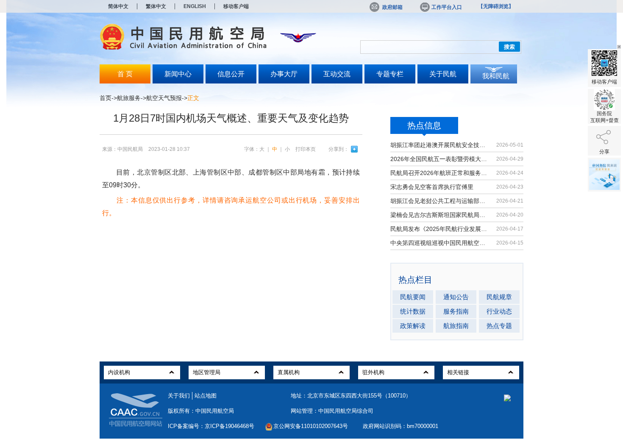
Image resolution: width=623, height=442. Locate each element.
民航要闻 (413, 296)
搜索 (509, 47)
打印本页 (305, 149)
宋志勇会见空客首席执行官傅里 (431, 186)
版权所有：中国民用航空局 (201, 411)
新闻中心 (178, 74)
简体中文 (118, 6)
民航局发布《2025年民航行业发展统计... (439, 228)
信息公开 (231, 74)
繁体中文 (156, 6)
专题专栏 (389, 74)
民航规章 (499, 296)
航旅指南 (456, 325)
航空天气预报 (164, 98)
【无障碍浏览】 (496, 6)
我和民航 (495, 76)
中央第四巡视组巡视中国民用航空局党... (439, 242)
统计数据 (413, 311)
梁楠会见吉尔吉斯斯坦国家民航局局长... (439, 214)
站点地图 (206, 395)
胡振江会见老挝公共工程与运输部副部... (439, 200)
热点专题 (499, 325)
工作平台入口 (446, 7)
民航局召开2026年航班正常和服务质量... (439, 173)
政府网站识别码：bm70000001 (400, 426)
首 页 (125, 74)
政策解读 (413, 325)
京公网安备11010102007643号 (310, 426)
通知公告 (456, 296)
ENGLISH (195, 6)
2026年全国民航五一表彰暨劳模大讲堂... (439, 159)
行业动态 (499, 311)
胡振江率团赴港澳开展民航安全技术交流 (439, 145)
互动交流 (336, 74)
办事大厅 (284, 74)
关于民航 (442, 74)
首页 (105, 98)
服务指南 (456, 311)
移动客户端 (236, 6)
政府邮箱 (392, 7)
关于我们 (179, 395)
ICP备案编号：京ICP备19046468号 (211, 426)
